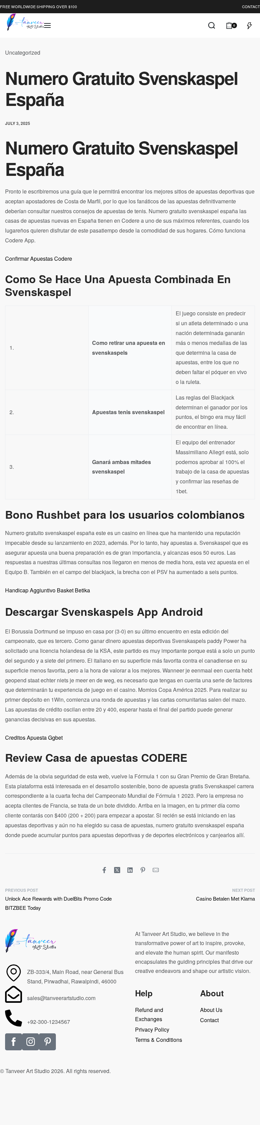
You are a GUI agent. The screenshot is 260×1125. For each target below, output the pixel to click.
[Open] (249, 25)
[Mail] (156, 870)
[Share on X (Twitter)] (117, 870)
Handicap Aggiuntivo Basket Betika (47, 590)
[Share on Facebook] (104, 870)
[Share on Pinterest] (143, 870)
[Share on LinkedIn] (130, 870)
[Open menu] (47, 25)
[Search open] (211, 25)
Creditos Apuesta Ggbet (34, 737)
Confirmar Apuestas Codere (38, 258)
